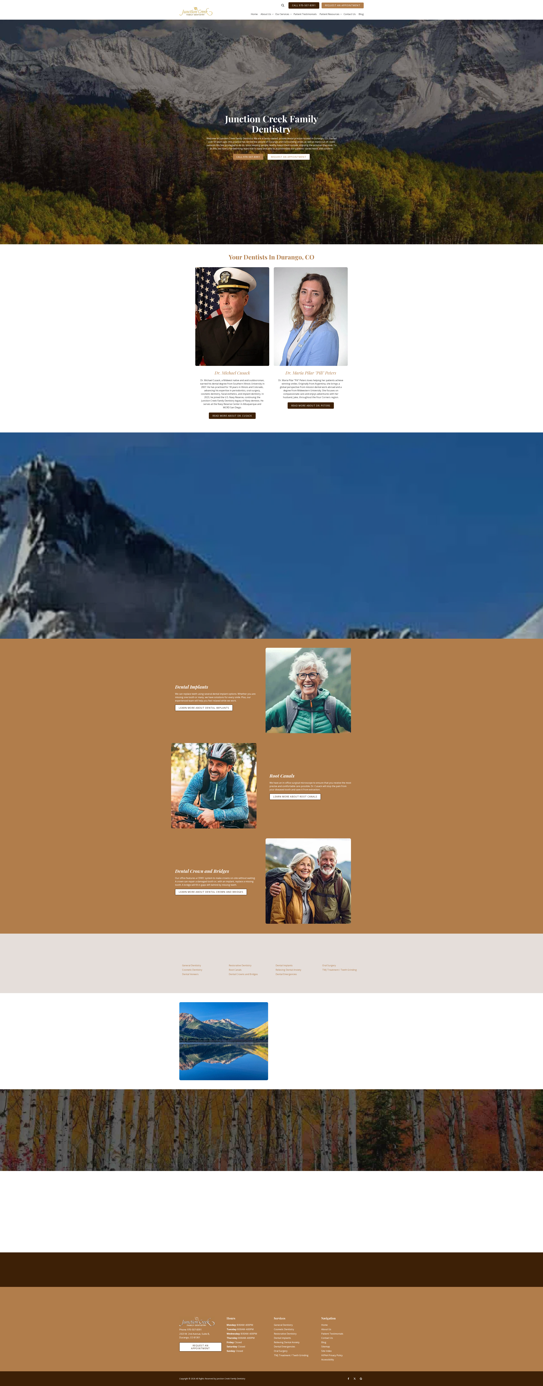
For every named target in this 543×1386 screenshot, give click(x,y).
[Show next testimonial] (360, 1107)
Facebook (348, 1378)
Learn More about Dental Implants (204, 707)
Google (361, 1378)
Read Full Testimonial (89, 1143)
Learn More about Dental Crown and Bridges (211, 891)
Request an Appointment (342, 5)
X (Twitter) (354, 1378)
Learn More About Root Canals (295, 796)
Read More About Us (293, 1078)
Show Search (283, 5)
